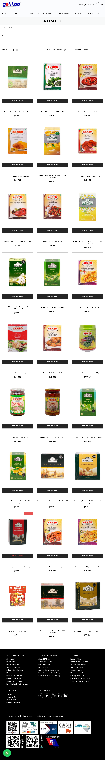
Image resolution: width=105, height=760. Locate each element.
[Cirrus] (53, 741)
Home (4, 28)
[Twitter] (47, 695)
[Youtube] (53, 695)
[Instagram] (59, 695)
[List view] (17, 50)
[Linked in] (65, 695)
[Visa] (29, 727)
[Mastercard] (48, 727)
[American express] (65, 727)
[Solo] (34, 741)
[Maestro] (15, 741)
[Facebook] (41, 695)
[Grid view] (13, 50)
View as (5, 50)
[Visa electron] (82, 727)
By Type (78, 50)
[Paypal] (12, 727)
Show (49, 50)
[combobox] (81, 5)
